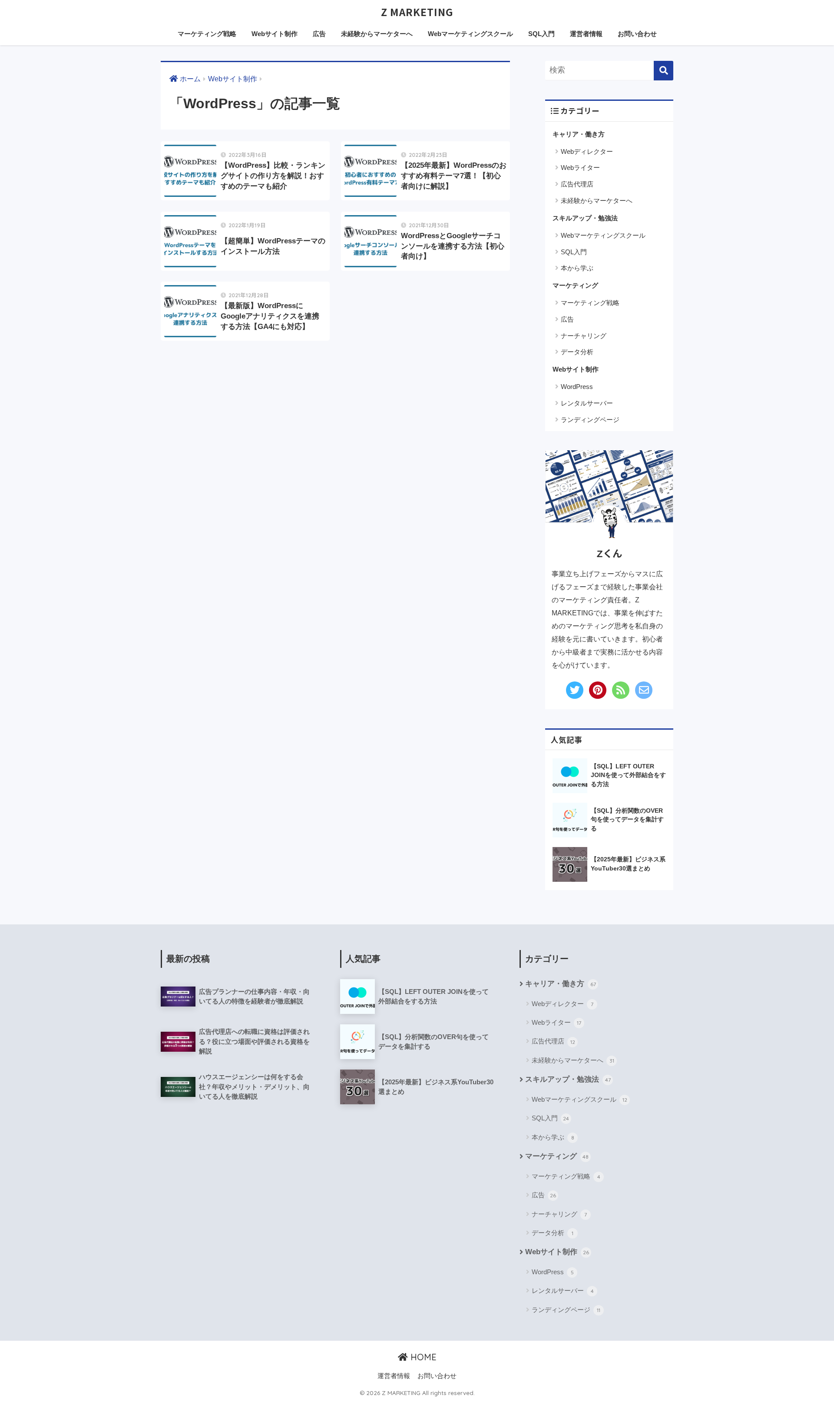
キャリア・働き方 (579, 134)
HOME (422, 1357)
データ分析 (577, 351)
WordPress (577, 386)
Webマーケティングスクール (470, 33)
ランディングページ (590, 419)
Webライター (580, 167)
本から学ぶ (577, 268)
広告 (319, 33)
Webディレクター (587, 151)
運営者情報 (586, 33)
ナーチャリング (583, 335)
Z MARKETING (417, 11)
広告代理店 (577, 184)
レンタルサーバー (587, 403)
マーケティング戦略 (207, 33)
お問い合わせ (637, 33)
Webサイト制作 (275, 33)
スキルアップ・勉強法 (585, 218)
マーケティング (575, 285)
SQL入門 (541, 33)
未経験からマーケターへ (377, 33)
